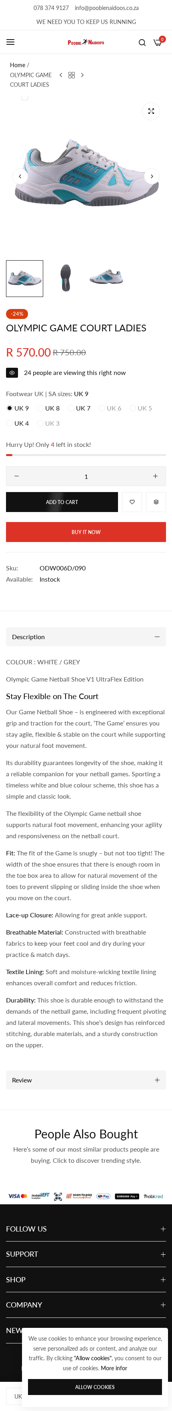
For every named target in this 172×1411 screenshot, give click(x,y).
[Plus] (155, 476)
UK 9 (21, 408)
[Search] (142, 42)
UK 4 (21, 423)
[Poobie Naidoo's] (86, 42)
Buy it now (86, 532)
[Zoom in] (151, 111)
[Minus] (17, 476)
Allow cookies (95, 1387)
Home (17, 65)
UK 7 (82, 408)
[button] (152, 176)
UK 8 (52, 408)
